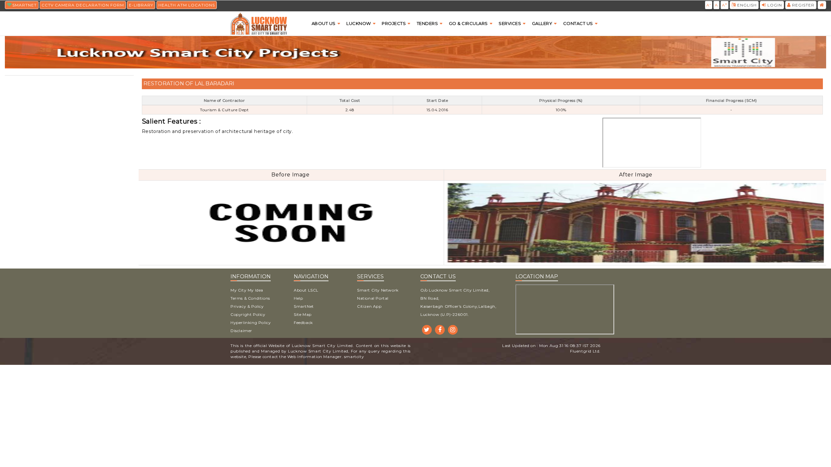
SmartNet (304, 306)
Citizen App (369, 306)
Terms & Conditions (250, 298)
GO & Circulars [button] (468, 23)
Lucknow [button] (358, 23)
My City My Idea (246, 290)
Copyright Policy (248, 314)
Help (298, 298)
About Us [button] (324, 23)
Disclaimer (241, 330)
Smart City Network (378, 290)
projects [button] (394, 23)
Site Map (303, 314)
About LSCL (306, 290)
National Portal (373, 298)
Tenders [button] (427, 23)
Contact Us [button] (578, 23)
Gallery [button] (542, 23)
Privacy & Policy (247, 306)
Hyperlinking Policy (250, 322)
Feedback (303, 322)
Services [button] (510, 23)
